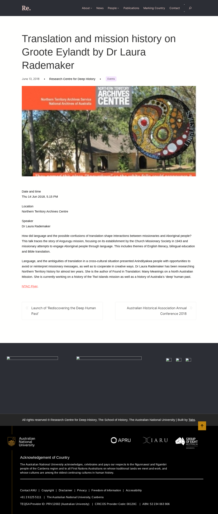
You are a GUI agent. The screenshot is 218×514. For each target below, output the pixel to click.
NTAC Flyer (29, 286)
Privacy (82, 490)
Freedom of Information (106, 490)
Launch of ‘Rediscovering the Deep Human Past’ (63, 311)
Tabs (192, 420)
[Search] (190, 8)
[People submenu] (118, 8)
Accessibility (134, 490)
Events (111, 78)
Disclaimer (65, 490)
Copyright (48, 490)
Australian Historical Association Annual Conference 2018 (157, 311)
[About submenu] (91, 8)
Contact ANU (28, 490)
